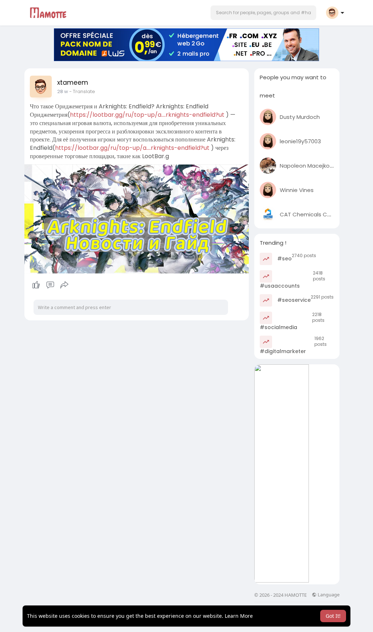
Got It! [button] (333, 615)
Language (328, 594)
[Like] (50, 285)
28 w (62, 91)
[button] (263, 12)
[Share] (64, 285)
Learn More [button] (239, 615)
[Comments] (50, 285)
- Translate (82, 91)
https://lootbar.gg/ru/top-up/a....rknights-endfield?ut (147, 115)
